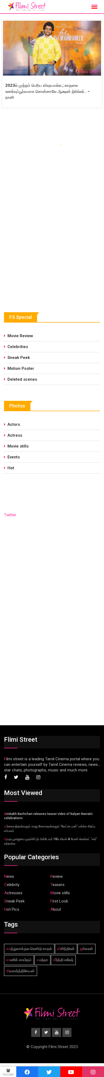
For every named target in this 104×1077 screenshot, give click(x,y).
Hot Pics (11, 909)
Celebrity (11, 884)
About (55, 909)
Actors (13, 424)
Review (56, 876)
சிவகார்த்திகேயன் (20, 971)
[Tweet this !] (49, 1071)
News (9, 876)
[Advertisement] (44, 256)
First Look (59, 901)
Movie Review (20, 335)
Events (13, 457)
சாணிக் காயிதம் (18, 960)
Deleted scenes (22, 379)
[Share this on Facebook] (27, 1071)
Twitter (10, 515)
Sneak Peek (18, 357)
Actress (14, 435)
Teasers (57, 884)
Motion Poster (20, 368)
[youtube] (71, 1071)
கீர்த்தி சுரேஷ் (63, 960)
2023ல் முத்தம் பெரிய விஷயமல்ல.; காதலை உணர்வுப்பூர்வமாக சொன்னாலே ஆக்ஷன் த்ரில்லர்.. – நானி (47, 91)
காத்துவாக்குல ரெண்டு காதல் (29, 948)
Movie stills (18, 446)
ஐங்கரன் (86, 948)
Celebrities (17, 346)
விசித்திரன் (66, 948)
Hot (10, 468)
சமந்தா (42, 960)
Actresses (13, 893)
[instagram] (93, 1071)
